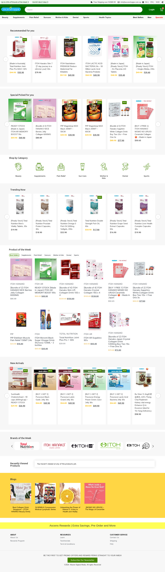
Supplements (40, 176)
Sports (146, 176)
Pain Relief (61, 176)
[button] (12, 446)
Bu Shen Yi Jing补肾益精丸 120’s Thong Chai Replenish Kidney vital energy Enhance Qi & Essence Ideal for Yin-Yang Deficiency (143, 402)
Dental (125, 176)
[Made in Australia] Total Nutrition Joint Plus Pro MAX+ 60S (18, 66)
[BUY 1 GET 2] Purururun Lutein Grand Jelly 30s (67, 397)
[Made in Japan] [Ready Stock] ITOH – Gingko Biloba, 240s (145, 66)
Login (152, 9)
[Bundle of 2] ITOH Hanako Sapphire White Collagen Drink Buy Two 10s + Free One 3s (119, 131)
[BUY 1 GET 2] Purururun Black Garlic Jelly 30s (42, 397)
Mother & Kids (104, 177)
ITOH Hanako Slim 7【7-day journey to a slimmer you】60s (43, 66)
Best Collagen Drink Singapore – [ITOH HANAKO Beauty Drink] (20, 509)
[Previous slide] (5, 59)
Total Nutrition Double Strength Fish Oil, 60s (94, 223)
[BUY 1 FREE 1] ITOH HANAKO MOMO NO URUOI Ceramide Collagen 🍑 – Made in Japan (143, 131)
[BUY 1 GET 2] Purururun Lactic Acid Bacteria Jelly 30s (119, 397)
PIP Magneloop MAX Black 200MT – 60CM (94, 129)
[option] (19, 59)
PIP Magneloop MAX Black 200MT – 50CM (69, 129)
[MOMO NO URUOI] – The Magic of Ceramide (94, 508)
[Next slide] (159, 59)
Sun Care (82, 176)
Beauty (18, 176)
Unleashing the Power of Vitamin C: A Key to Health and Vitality (70, 509)
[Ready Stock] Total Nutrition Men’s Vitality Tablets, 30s (19, 223)
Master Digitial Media (78, 565)
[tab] (14, 255)
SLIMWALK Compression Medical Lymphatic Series (45, 508)
